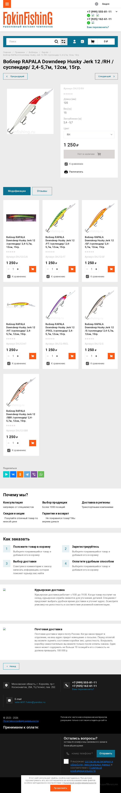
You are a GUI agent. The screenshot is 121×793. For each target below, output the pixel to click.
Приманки (20, 52)
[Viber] (34, 474)
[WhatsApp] (41, 474)
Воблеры (33, 52)
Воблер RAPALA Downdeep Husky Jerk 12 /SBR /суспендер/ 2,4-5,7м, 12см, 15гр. (20, 416)
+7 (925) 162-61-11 (99, 19)
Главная (7, 52)
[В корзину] (32, 269)
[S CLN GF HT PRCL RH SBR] (89, 134)
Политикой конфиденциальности (86, 769)
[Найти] (56, 41)
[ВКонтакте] (13, 474)
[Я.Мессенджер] (6, 474)
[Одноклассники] (20, 474)
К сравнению (76, 164)
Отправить (105, 753)
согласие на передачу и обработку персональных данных (91, 763)
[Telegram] (27, 474)
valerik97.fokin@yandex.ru (30, 702)
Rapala (45, 52)
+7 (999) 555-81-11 (99, 11)
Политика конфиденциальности (20, 721)
